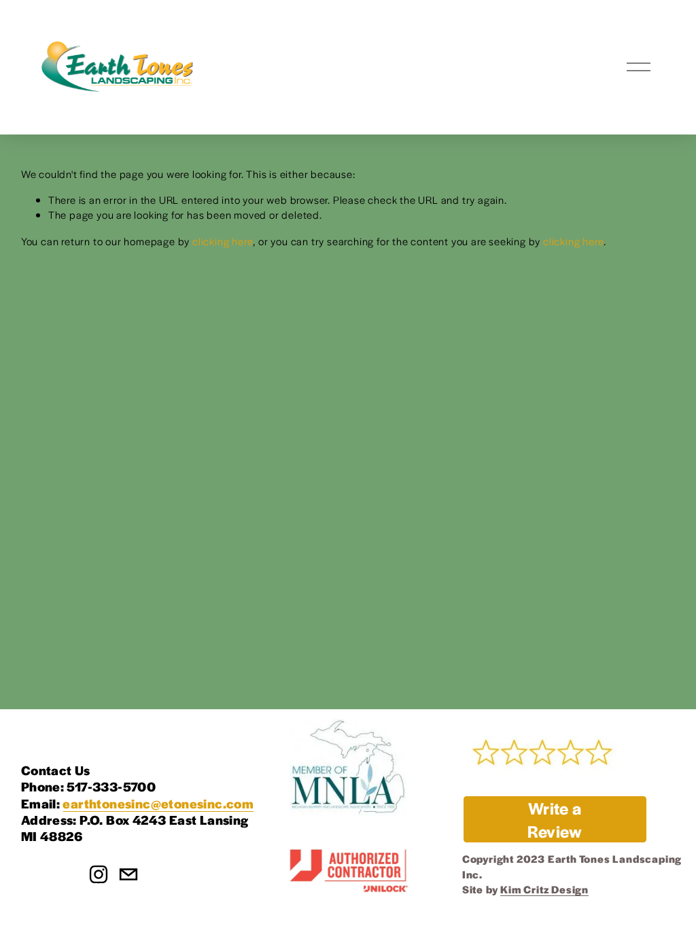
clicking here (222, 241)
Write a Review (554, 819)
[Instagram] (98, 874)
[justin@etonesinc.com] (128, 874)
